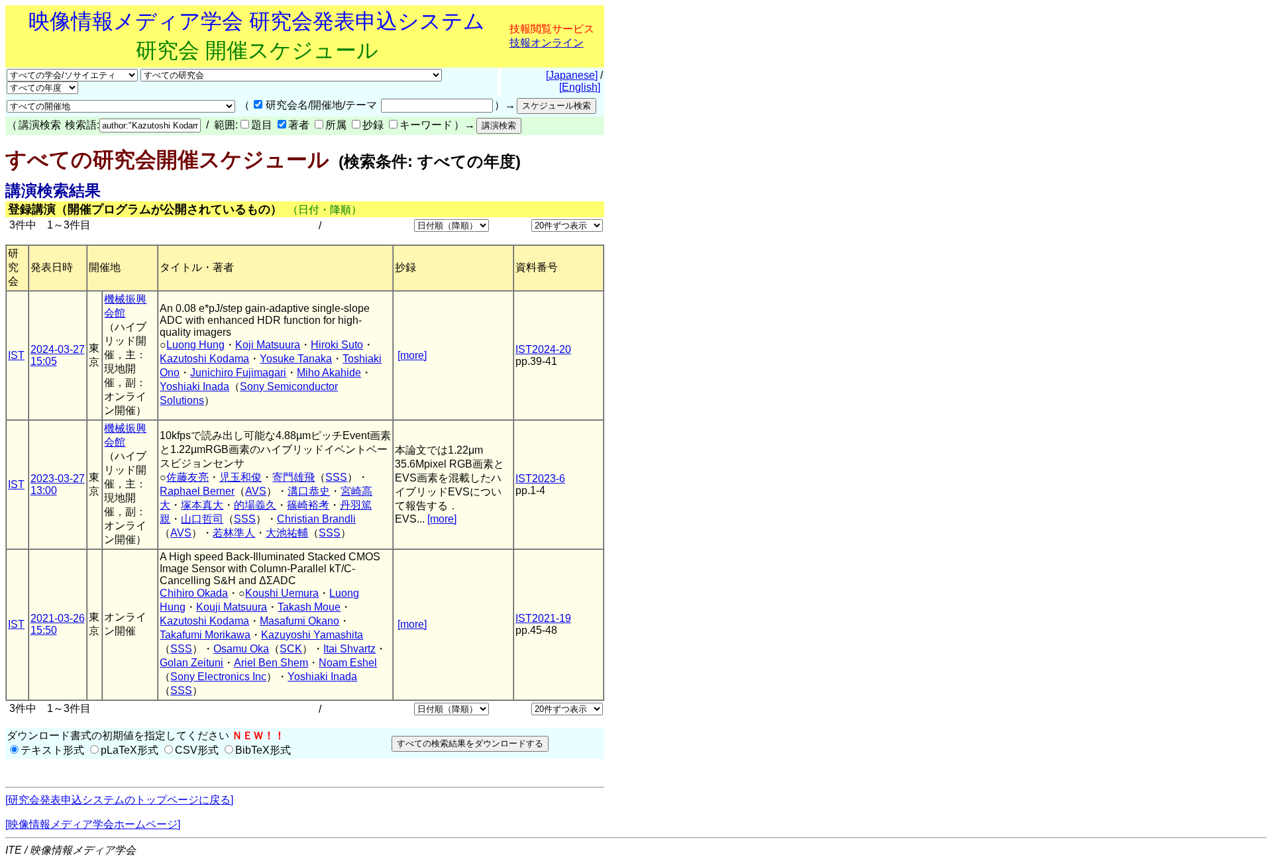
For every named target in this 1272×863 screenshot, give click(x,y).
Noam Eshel (348, 662)
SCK (291, 648)
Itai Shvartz (349, 648)
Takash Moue (309, 607)
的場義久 (255, 505)
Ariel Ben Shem (271, 662)
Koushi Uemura (282, 593)
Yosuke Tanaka (296, 358)
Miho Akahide (329, 372)
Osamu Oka (241, 648)
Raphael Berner (197, 491)
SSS (336, 477)
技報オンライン (546, 42)
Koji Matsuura (267, 344)
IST (16, 355)
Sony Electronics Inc (218, 676)
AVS (255, 491)
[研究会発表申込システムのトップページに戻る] (119, 799)
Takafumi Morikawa (205, 634)
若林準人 (234, 532)
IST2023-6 (540, 478)
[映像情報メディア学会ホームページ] (92, 824)
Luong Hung (195, 344)
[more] (412, 355)
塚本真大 (202, 505)
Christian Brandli (316, 519)
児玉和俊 (240, 477)
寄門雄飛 (293, 477)
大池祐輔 (287, 532)
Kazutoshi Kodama (204, 358)
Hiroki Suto (337, 344)
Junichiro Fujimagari (238, 372)
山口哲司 (202, 519)
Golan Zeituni (191, 662)
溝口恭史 (309, 491)
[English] (579, 87)
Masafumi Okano (299, 621)
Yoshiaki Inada (194, 386)
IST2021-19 (543, 618)
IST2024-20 (543, 349)
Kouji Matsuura (231, 607)
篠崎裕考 (308, 505)
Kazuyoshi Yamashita (312, 634)
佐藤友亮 (187, 477)
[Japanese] (572, 75)
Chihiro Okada (194, 593)
